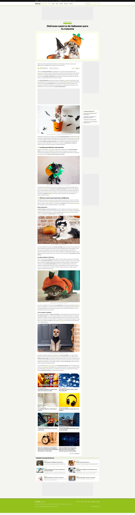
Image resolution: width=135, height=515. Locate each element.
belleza (43, 504)
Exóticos (71, 3)
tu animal (39, 210)
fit (68, 504)
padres (49, 504)
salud (59, 504)
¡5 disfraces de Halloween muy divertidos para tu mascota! (86, 470)
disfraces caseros (75, 203)
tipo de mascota (48, 200)
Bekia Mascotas (66, 21)
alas (42, 250)
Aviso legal (37, 506)
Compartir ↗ (77, 68)
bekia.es (36, 504)
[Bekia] (36, 0)
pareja (52, 504)
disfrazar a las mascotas (50, 365)
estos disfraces (44, 367)
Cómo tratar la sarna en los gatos (90, 119)
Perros (49, 3)
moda (40, 504)
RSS (57, 506)
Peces (57, 3)
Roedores (66, 3)
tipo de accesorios (57, 356)
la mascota (44, 188)
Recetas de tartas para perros (82, 462)
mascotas (39, 73)
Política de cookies (52, 506)
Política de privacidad (44, 506)
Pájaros (61, 3)
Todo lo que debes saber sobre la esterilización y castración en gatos (54, 470)
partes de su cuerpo (69, 212)
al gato (52, 268)
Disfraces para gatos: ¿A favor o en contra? (85, 477)
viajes (71, 504)
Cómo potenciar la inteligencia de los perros (53, 462)
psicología (63, 504)
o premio (50, 193)
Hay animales (76, 138)
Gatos (53, 3)
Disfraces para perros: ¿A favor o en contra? (53, 477)
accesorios (67, 80)
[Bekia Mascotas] (41, 4)
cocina (46, 504)
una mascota (52, 149)
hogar (67, 504)
